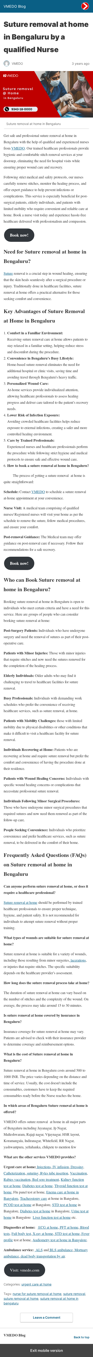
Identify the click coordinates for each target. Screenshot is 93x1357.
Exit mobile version (46, 1350)
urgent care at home (36, 1284)
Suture (8, 273)
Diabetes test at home (37, 1185)
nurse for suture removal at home (37, 1294)
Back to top (81, 1337)
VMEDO (18, 148)
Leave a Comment (46, 1317)
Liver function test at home (52, 1217)
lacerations (78, 960)
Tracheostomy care (33, 1198)
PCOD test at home (17, 1204)
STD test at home (64, 1204)
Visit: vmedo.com (24, 1270)
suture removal (74, 1294)
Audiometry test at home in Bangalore (60, 1239)
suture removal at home (21, 1298)
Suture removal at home (20, 902)
